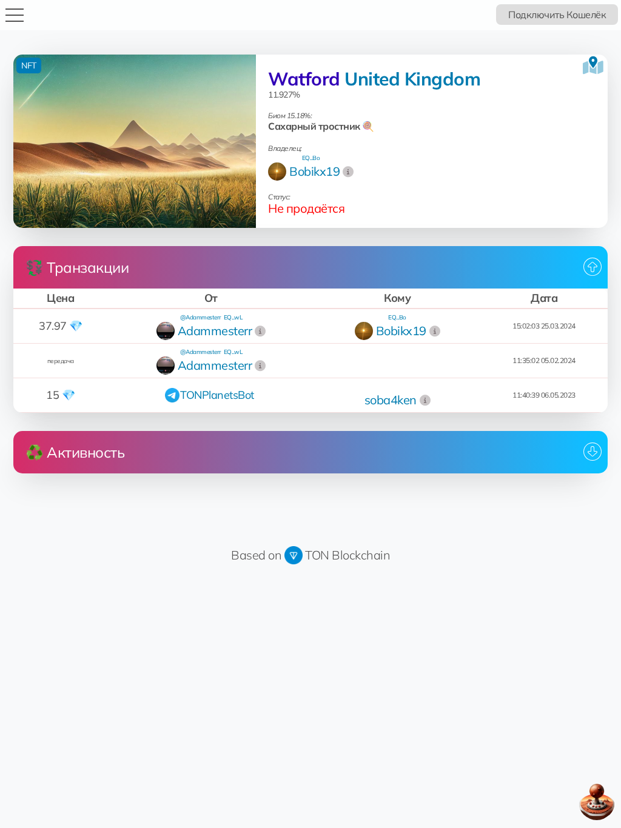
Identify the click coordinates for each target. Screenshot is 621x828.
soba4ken (390, 399)
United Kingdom (412, 78)
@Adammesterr (200, 317)
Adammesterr (215, 330)
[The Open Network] (293, 555)
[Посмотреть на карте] (593, 65)
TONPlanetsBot (217, 395)
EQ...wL (233, 317)
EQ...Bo (311, 158)
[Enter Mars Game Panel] (597, 802)
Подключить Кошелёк (557, 14)
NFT (28, 65)
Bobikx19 (314, 171)
